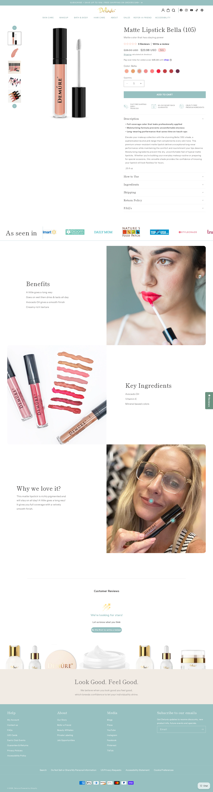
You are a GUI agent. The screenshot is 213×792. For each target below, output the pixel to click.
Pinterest (111, 745)
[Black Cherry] (178, 71)
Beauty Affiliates (65, 730)
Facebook (111, 740)
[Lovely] (146, 71)
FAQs (9, 730)
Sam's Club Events (16, 740)
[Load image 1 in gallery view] (14, 38)
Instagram (112, 735)
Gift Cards (12, 735)
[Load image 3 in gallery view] (14, 67)
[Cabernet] (171, 71)
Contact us (12, 725)
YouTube (111, 730)
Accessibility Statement (138, 770)
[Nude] (127, 71)
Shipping (128, 54)
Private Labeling (65, 735)
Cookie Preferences (163, 770)
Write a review (161, 44)
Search (43, 770)
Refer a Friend (64, 725)
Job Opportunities (66, 740)
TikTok (110, 750)
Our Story (62, 720)
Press (110, 725)
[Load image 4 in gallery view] (14, 81)
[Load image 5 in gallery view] (14, 96)
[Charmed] (165, 71)
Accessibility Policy (16, 755)
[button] (49, 18)
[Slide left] (14, 28)
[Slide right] (14, 106)
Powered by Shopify (29, 788)
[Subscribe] (202, 729)
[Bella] (139, 71)
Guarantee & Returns (17, 745)
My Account (13, 720)
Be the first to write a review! (106, 630)
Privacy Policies (15, 750)
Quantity (128, 78)
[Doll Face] (152, 71)
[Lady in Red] (158, 71)
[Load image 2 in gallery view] (14, 52)
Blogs (110, 720)
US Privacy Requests (111, 770)
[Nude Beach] (133, 71)
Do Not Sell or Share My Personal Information (73, 770)
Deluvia (17, 788)
